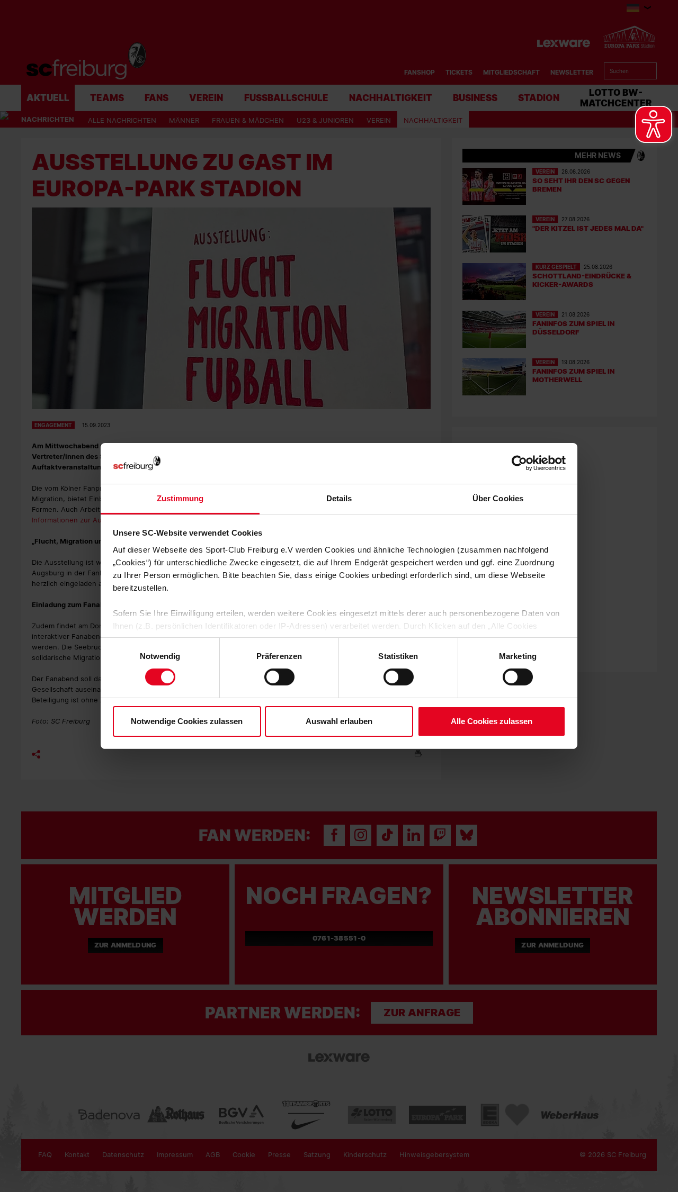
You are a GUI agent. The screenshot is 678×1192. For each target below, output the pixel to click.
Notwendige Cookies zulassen (187, 721)
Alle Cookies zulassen (491, 721)
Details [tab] (339, 498)
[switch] (279, 677)
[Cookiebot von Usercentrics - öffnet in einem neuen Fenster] (519, 463)
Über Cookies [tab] (497, 498)
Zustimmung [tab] (180, 498)
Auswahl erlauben (339, 721)
